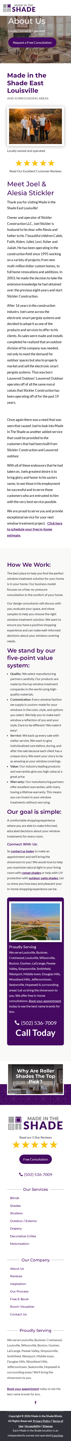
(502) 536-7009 (39, 1023)
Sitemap (48, 1426)
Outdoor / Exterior (23, 1221)
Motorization (19, 1244)
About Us (17, 1268)
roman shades (31, 872)
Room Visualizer (22, 1306)
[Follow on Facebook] (35, 1402)
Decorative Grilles (23, 1236)
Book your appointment (45, 1001)
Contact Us (18, 1314)
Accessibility (33, 1426)
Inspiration (18, 1284)
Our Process (19, 1291)
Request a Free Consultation (32, 42)
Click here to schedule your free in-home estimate (34, 529)
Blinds (14, 1198)
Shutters (16, 1213)
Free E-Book (19, 1299)
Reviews (16, 1276)
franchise (57, 1435)
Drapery (16, 1228)
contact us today (22, 851)
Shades (15, 1206)
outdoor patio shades (43, 878)
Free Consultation (35, 1159)
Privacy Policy (41, 1421)
